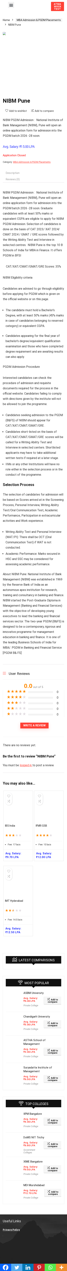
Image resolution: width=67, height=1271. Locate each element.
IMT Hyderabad (14, 900)
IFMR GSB (41, 825)
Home (6, 20)
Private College (30, 1005)
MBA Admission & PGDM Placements (39, 20)
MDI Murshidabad (33, 1185)
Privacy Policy (11, 1229)
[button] (11, 5)
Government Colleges (29, 1151)
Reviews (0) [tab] (13, 179)
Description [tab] (13, 172)
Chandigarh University (36, 1016)
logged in (26, 765)
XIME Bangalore (33, 1161)
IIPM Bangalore (32, 1113)
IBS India (10, 825)
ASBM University (33, 993)
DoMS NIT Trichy (33, 1137)
